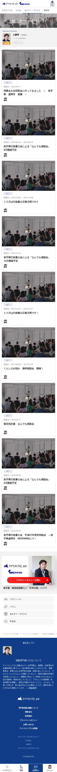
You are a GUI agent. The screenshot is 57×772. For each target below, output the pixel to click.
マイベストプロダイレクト (28, 736)
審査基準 (32, 687)
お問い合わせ (28, 724)
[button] (21, 768)
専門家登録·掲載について (28, 707)
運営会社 (28, 711)
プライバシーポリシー (28, 720)
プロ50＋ (28, 740)
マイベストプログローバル (28, 748)
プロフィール (18, 43)
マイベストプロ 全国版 (29, 728)
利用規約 (28, 716)
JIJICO (28, 744)
